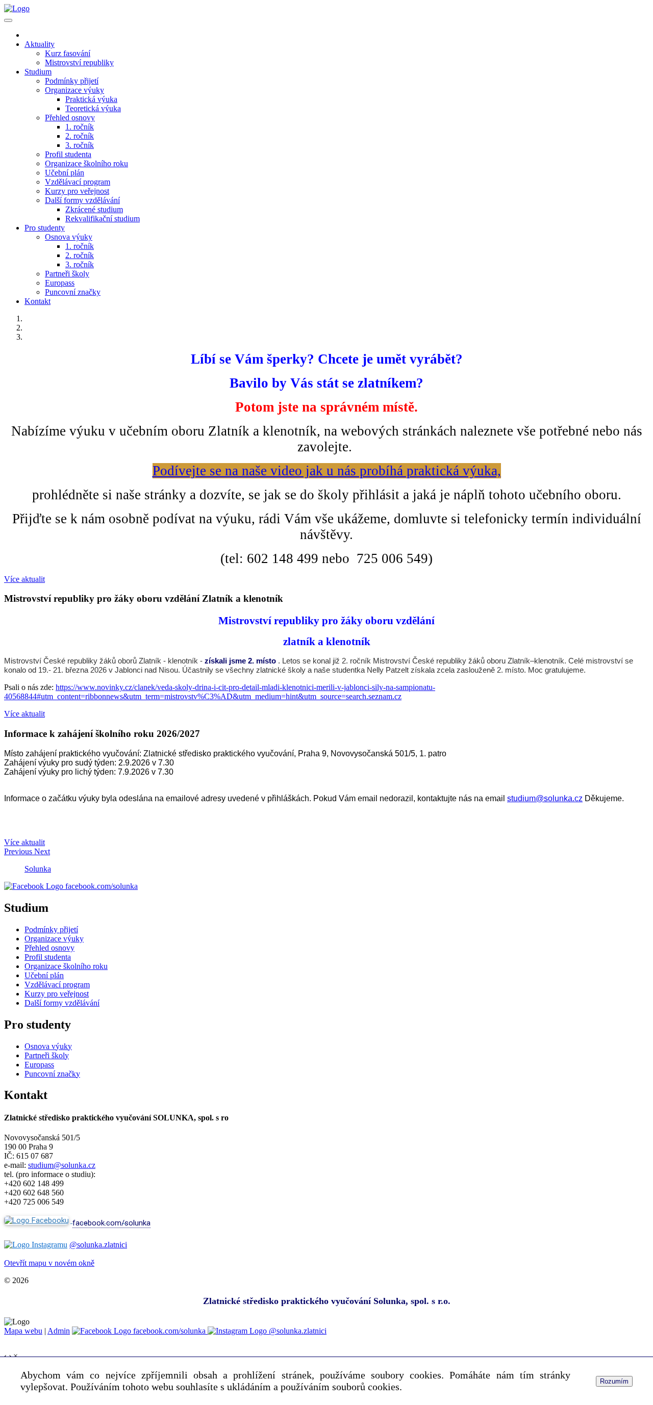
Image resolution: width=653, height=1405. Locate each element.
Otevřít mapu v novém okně (49, 1263)
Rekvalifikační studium (102, 218)
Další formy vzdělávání (82, 200)
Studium (38, 71)
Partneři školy (67, 273)
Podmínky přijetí (71, 80)
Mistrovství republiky (79, 62)
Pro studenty (44, 227)
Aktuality (39, 44)
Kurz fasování (67, 53)
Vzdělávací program (77, 181)
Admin (58, 1330)
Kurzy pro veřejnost (77, 191)
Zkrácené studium (94, 209)
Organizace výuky (74, 90)
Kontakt (37, 301)
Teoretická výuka (93, 108)
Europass (59, 282)
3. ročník (79, 145)
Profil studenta (68, 154)
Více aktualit (24, 579)
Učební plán (64, 172)
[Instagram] (35, 1244)
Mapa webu (23, 1330)
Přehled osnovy (70, 117)
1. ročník (79, 126)
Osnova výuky (68, 237)
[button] (19, 851)
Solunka (37, 868)
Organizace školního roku (86, 163)
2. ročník (79, 136)
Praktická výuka (91, 99)
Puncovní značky (73, 292)
